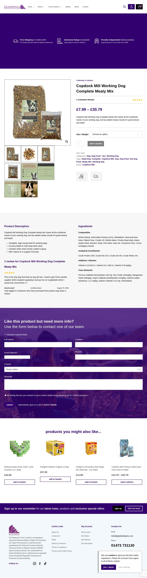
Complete (96, 159)
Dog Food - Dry (99, 156)
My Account (85, 532)
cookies (111, 555)
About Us (55, 532)
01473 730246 (50, 405)
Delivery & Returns (59, 543)
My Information (87, 543)
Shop (30, 7)
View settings (124, 567)
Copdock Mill (108, 159)
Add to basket (96, 144)
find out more (134, 508)
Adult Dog (86, 159)
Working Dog (113, 156)
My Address (85, 540)
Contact (85, 7)
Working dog (98, 162)
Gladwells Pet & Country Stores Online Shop (15, 7)
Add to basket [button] (19, 482)
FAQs (54, 540)
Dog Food (124, 159)
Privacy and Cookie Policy (62, 551)
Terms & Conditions (59, 547)
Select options (126, 482)
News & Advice (54, 7)
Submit (9, 405)
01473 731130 (122, 545)
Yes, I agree (108, 567)
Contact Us (56, 536)
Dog (89, 156)
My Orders (85, 536)
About (77, 7)
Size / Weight (82, 134)
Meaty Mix (86, 162)
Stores (40, 7)
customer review (85, 100)
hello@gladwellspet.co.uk (122, 536)
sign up (118, 508)
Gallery (68, 7)
